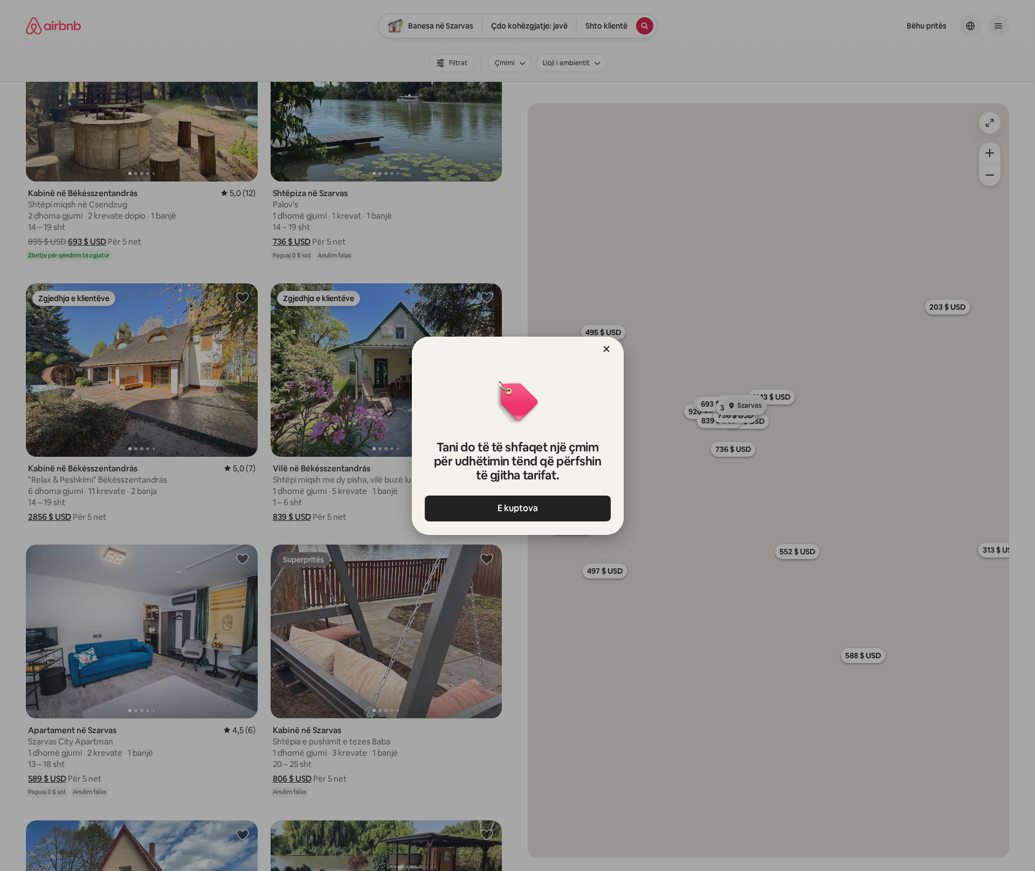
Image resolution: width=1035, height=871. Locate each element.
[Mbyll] (606, 349)
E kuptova (518, 508)
